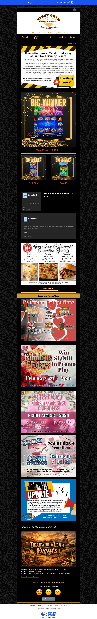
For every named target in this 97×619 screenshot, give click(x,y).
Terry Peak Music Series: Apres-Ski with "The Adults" (48, 570)
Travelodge (25, 37)
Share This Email (49, 598)
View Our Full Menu (48, 288)
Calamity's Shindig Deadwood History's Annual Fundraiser (51, 573)
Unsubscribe (40, 608)
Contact (72, 37)
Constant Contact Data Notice (52, 608)
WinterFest (39, 571)
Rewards (48, 37)
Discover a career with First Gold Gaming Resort (48, 582)
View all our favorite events (30, 577)
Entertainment (62, 37)
